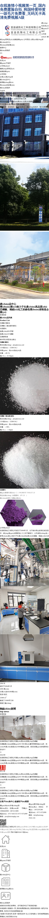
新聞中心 (3, 48)
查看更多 (3, 315)
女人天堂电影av (31, 914)
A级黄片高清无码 (6, 914)
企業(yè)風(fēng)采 (36, 39)
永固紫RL (3, 328)
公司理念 (27, 39)
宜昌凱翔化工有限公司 (8, 530)
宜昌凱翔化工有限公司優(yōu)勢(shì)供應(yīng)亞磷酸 (19, 758)
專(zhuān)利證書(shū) (7, 45)
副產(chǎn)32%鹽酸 (6, 334)
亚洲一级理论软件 (19, 914)
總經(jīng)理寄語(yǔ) (7, 69)
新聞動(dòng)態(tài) (6, 82)
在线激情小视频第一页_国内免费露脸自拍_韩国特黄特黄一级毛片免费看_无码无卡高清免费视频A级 (23, 11)
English (2, 90)
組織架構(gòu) (18, 39)
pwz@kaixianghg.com (12, 816)
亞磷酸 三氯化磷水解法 (8, 326)
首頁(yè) (3, 60)
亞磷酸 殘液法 (5, 323)
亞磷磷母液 (4, 337)
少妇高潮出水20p (11, 916)
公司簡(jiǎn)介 (5, 66)
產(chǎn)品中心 (5, 42)
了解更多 (3, 541)
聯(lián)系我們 (5, 50)
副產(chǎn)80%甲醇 (6, 331)
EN (1, 53)
